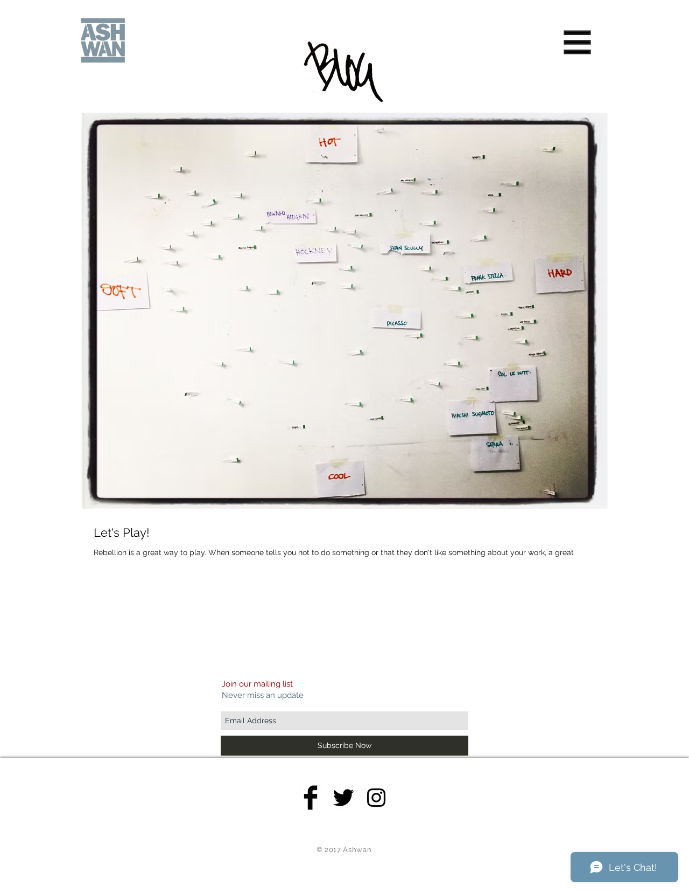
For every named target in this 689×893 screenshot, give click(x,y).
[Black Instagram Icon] (376, 797)
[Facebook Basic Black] (310, 797)
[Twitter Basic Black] (343, 797)
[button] (577, 42)
